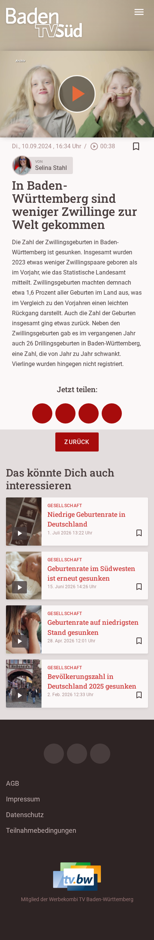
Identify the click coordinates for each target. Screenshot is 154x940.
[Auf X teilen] (65, 413)
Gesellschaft (64, 505)
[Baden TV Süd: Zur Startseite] (44, 22)
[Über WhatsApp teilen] (88, 413)
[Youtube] (100, 754)
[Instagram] (77, 754)
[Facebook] (54, 754)
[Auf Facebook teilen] (42, 413)
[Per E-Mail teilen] (112, 413)
